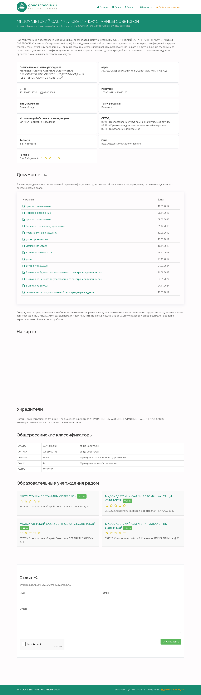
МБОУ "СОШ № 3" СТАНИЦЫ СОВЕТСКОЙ (48, 496)
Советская (65, 26)
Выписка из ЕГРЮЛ (36, 285)
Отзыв (23, 608)
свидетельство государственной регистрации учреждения (59, 292)
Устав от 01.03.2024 (36, 265)
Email (106, 592)
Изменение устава (36, 246)
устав (28, 259)
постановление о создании (41, 232)
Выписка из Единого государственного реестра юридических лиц (63, 272)
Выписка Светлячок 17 (38, 252)
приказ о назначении (38, 206)
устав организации (36, 239)
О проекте (146, 7)
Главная (103, 7)
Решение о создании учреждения (44, 226)
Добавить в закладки (169, 7)
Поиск (117, 7)
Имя (22, 592)
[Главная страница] (37, 7)
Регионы (131, 7)
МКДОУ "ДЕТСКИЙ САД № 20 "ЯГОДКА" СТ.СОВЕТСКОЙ (57, 524)
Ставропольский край (48, 26)
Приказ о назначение (38, 212)
